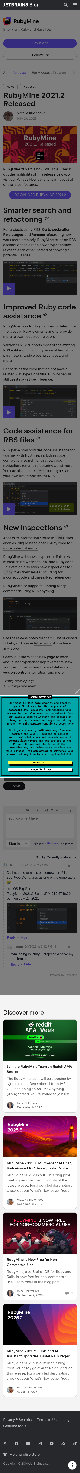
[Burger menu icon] (75, 5)
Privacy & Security (17, 1420)
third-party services (50, 747)
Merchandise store (23, 1454)
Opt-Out (66, 754)
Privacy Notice (23, 744)
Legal (68, 1420)
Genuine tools (14, 1426)
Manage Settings (40, 769)
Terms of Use (56, 744)
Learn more (66, 723)
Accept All (40, 762)
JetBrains (35, 1463)
